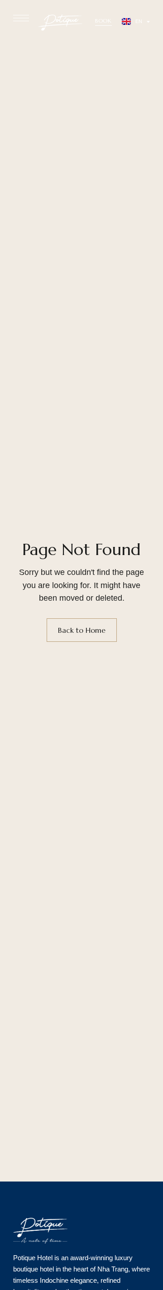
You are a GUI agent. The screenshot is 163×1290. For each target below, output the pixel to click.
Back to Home (81, 630)
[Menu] (21, 18)
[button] (103, 21)
